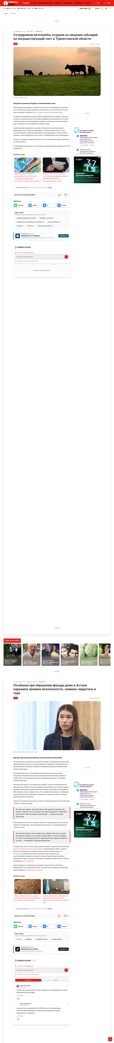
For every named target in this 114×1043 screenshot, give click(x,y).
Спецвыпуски (67, 3)
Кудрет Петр (30, 31)
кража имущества (54, 222)
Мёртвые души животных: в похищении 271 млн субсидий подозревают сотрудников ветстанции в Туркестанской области (27, 177)
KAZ (109, 3)
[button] (102, 8)
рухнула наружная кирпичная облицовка (28, 849)
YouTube (88, 3)
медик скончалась (27, 861)
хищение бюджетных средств (26, 218)
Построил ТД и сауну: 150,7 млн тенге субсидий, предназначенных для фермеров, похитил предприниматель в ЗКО (55, 177)
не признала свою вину (33, 870)
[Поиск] (101, 3)
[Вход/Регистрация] (105, 3)
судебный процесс (42, 939)
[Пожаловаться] (67, 985)
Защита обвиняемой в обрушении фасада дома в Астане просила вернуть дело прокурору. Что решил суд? (56, 899)
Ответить (21, 995)
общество (20, 226)
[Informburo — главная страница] (11, 3)
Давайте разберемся (46, 3)
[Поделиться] (110, 1039)
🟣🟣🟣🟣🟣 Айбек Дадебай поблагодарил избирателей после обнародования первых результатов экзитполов (88, 139)
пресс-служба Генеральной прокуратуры (47, 112)
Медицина (28, 939)
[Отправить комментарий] (66, 256)
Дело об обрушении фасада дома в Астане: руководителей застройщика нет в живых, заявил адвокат (27, 898)
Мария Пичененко (32, 681)
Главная (6, 13)
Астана (19, 939)
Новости (26, 3)
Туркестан (30, 226)
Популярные (28, 980)
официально (39, 31)
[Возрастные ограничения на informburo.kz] (98, 3)
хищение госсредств (46, 218)
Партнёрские (78, 3)
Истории (34, 3)
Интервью (57, 3)
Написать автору (95, 44)
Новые (55, 980)
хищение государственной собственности (30, 222)
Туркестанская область (45, 226)
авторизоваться (28, 252)
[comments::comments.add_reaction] (18, 998)
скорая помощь (57, 939)
